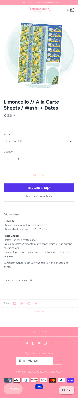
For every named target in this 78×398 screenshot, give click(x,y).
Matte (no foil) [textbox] (14, 141)
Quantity (8, 151)
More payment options (39, 196)
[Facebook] (33, 343)
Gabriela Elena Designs (33, 372)
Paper (7, 134)
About (44, 331)
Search (33, 331)
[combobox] (39, 141)
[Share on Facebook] (14, 303)
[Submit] (57, 361)
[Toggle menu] (4, 9)
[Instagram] (45, 343)
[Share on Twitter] (21, 303)
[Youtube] (39, 343)
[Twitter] (26, 343)
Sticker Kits (39, 311)
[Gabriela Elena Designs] (39, 10)
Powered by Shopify (54, 372)
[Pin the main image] (28, 303)
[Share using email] (35, 303)
